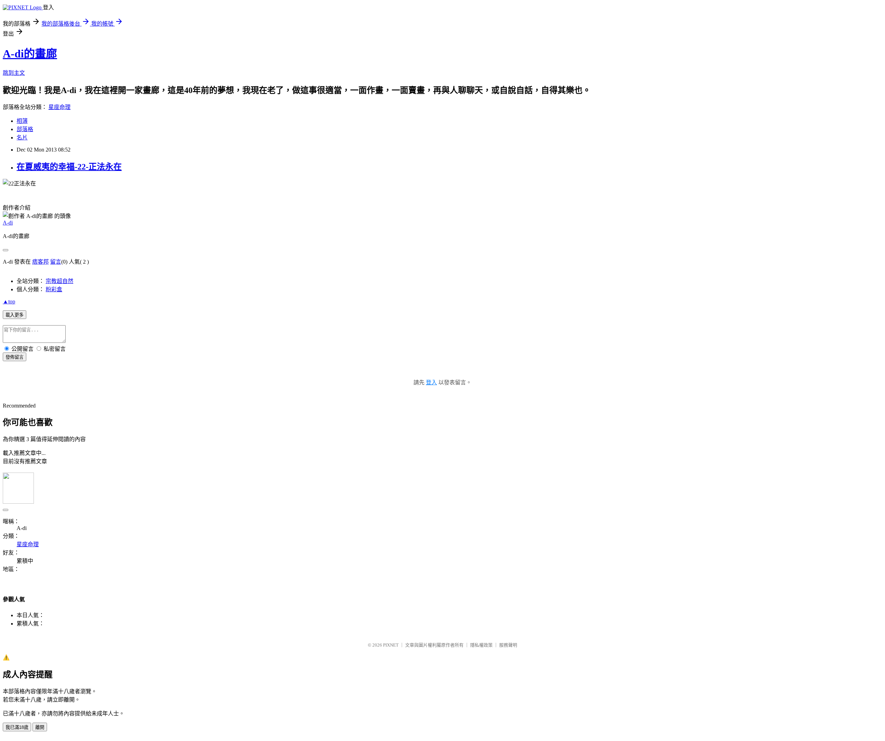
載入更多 (15, 315)
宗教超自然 (59, 281)
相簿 (22, 121)
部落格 (25, 129)
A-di (8, 223)
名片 (22, 137)
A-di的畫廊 (30, 53)
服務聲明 (508, 645)
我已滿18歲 (17, 727)
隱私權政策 (481, 645)
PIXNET (391, 645)
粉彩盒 (54, 289)
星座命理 (59, 107)
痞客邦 (40, 262)
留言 (55, 262)
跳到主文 (14, 73)
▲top (9, 301)
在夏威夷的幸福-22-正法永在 (69, 166)
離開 (39, 727)
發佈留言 (15, 357)
